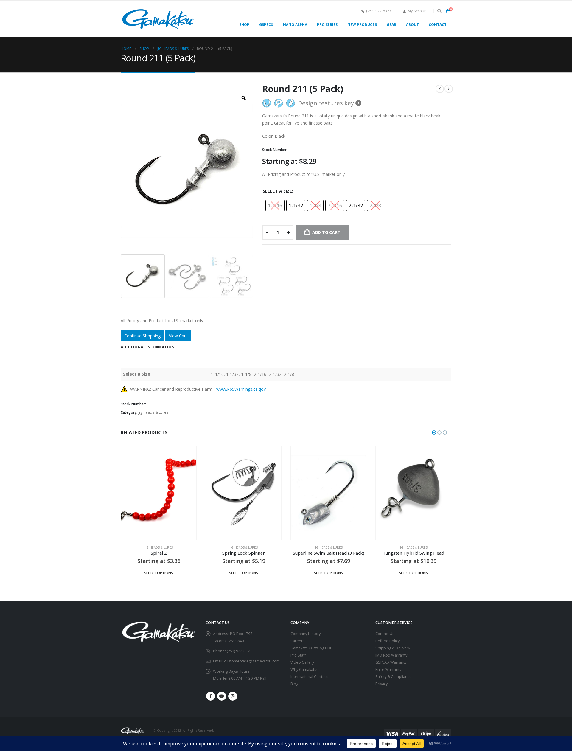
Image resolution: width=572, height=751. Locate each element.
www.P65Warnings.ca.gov (241, 389)
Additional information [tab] (148, 347)
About (412, 24)
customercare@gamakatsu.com (252, 661)
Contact (438, 24)
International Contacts (309, 676)
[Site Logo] (158, 19)
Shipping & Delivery (392, 648)
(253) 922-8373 (378, 10)
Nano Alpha (295, 24)
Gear (391, 24)
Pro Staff (298, 655)
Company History (305, 633)
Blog (294, 683)
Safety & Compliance (393, 676)
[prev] (440, 89)
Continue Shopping (142, 336)
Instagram (232, 696)
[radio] (275, 205)
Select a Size (277, 191)
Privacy (381, 683)
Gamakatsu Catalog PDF (311, 648)
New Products (362, 24)
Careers (297, 640)
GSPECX (266, 24)
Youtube (221, 696)
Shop (244, 24)
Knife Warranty (388, 669)
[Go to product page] (158, 493)
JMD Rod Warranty (391, 655)
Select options (158, 572)
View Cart (178, 336)
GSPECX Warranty (390, 662)
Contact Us (384, 633)
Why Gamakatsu (304, 669)
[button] (439, 11)
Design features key (326, 103)
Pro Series (327, 24)
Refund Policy (387, 640)
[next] (448, 89)
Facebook (210, 696)
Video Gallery (302, 662)
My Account (418, 10)
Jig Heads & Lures (153, 412)
